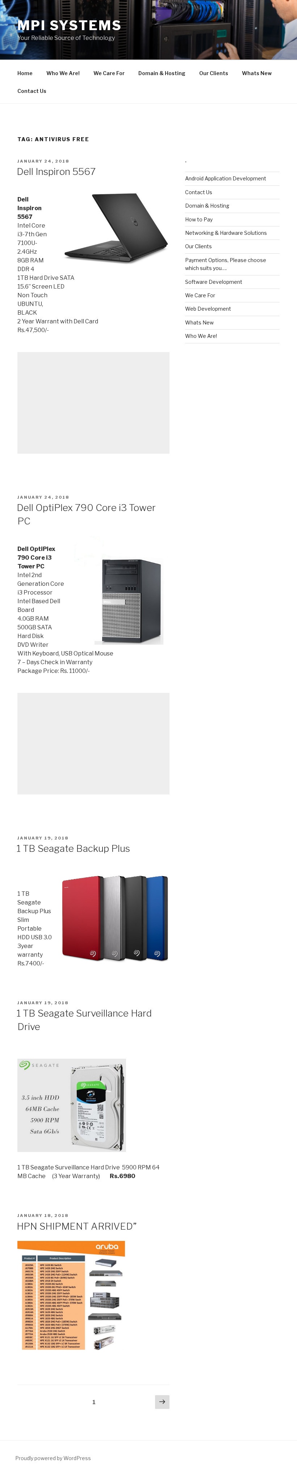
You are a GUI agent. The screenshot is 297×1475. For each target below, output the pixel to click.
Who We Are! (63, 73)
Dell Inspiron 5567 (56, 171)
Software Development (213, 282)
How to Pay (199, 219)
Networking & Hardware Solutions (226, 233)
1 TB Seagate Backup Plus (73, 848)
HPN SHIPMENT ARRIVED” (77, 1226)
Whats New (257, 73)
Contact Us (31, 91)
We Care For (109, 73)
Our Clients (213, 73)
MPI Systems (69, 25)
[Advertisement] (93, 403)
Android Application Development (225, 178)
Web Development (208, 309)
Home (25, 73)
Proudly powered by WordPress (53, 1458)
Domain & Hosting (161, 73)
